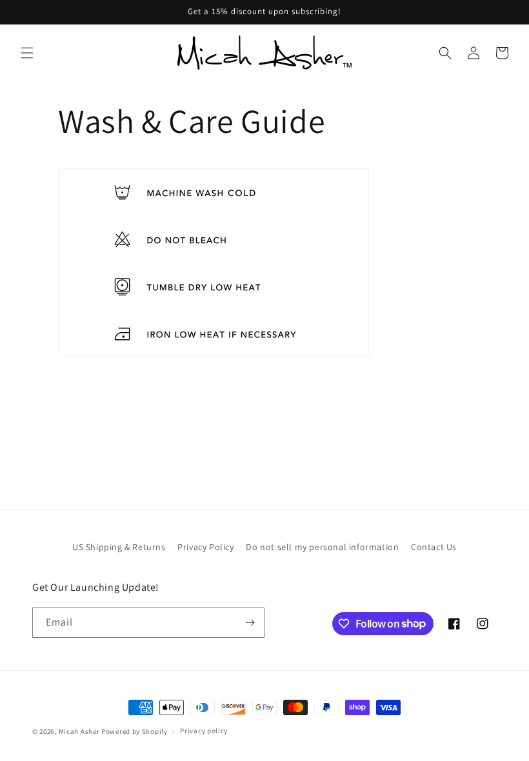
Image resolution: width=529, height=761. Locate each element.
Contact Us (434, 547)
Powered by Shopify (134, 731)
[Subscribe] (249, 623)
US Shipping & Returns (119, 547)
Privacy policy (204, 730)
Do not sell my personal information (322, 547)
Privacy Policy (205, 547)
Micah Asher (79, 731)
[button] (27, 53)
